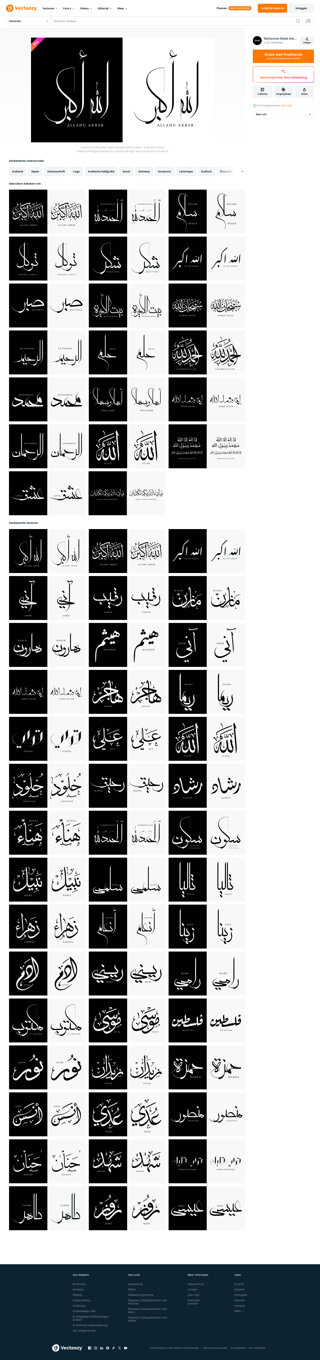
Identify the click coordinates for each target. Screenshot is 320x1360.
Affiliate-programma (140, 1295)
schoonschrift (56, 171)
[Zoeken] (298, 21)
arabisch (17, 171)
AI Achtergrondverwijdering (90, 1325)
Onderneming (81, 1300)
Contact (192, 1289)
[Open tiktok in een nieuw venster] (113, 1348)
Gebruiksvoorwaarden (215, 1348)
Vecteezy (78, 1289)
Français (239, 1305)
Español (239, 1289)
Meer (121, 8)
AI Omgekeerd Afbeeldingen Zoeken (91, 1318)
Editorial (103, 8)
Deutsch (239, 1300)
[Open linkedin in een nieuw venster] (101, 1348)
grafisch (206, 171)
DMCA (132, 1289)
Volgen (307, 42)
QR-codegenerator (84, 1330)
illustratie (226, 171)
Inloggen (301, 8)
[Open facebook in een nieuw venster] (89, 1348)
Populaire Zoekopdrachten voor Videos (147, 1319)
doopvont (164, 171)
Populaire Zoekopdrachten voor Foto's (147, 1310)
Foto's (67, 8)
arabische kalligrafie (101, 171)
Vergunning (135, 1284)
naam (35, 171)
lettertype (186, 171)
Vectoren (48, 8)
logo (76, 171)
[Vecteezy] (21, 8)
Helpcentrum (196, 1284)
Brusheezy (79, 1284)
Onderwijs (79, 1305)
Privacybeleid (238, 1348)
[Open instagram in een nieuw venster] (95, 1348)
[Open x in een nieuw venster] (119, 1348)
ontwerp (144, 171)
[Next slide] (239, 171)
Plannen (222, 8)
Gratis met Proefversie (283, 56)
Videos (84, 8)
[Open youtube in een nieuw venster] (125, 1348)
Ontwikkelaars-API (84, 1311)
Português (240, 1295)
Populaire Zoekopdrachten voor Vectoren (147, 1301)
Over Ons (193, 1295)
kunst (126, 171)
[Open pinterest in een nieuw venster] (107, 1348)
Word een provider (194, 1301)
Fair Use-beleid (257, 1348)
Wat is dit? (286, 105)
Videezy (77, 1295)
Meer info (261, 114)
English (239, 1284)
